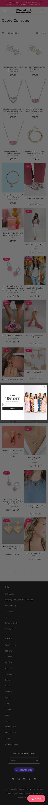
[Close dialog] (45, 387)
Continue (12, 408)
